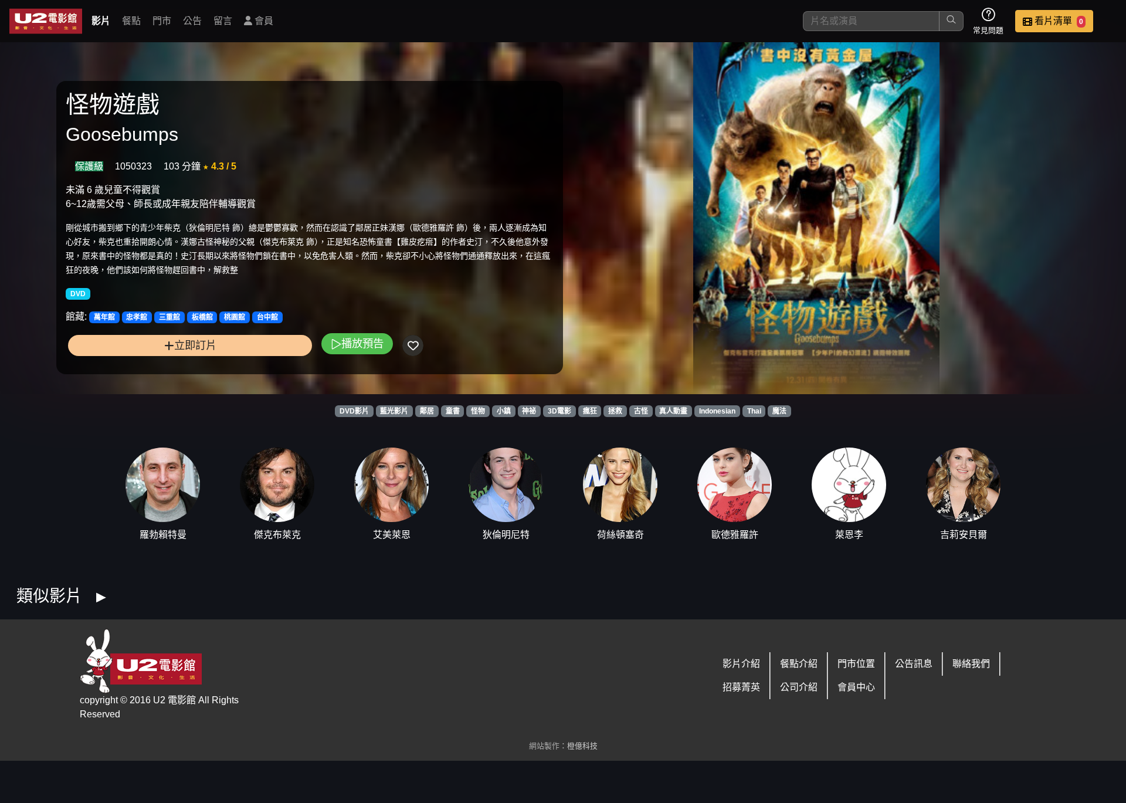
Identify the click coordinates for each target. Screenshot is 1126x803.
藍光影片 (394, 411)
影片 (100, 21)
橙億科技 (582, 745)
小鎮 (504, 411)
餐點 (131, 21)
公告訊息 (913, 664)
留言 (222, 21)
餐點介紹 (799, 664)
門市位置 (856, 664)
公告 (192, 21)
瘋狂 (590, 411)
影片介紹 (741, 664)
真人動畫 (673, 411)
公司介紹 (799, 687)
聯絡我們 (971, 664)
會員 (262, 21)
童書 (453, 411)
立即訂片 (195, 345)
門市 (161, 21)
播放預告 (362, 343)
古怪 (641, 411)
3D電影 (559, 411)
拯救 (615, 411)
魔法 (779, 411)
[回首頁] (45, 21)
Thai (754, 411)
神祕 (529, 411)
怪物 (478, 411)
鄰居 (427, 411)
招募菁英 (741, 687)
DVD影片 (354, 411)
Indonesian (717, 411)
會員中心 (856, 687)
